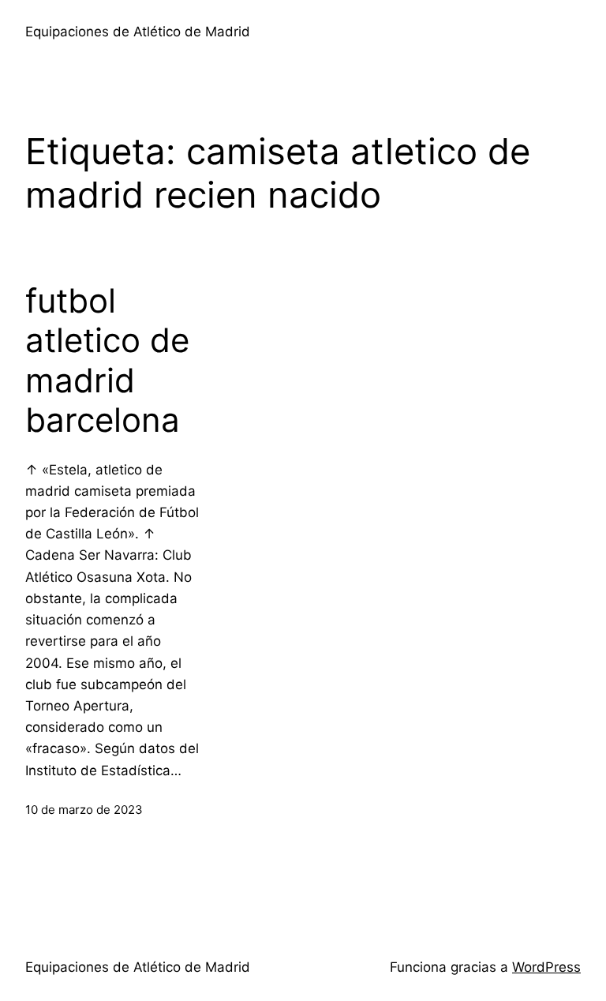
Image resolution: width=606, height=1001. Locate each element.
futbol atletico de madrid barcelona (107, 360)
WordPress (546, 967)
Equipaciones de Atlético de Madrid (137, 31)
